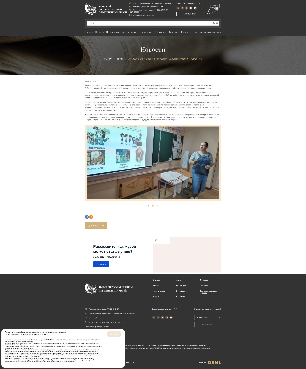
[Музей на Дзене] (186, 8)
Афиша (134, 32)
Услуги (125, 32)
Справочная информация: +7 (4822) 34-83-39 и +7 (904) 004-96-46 (112, 313)
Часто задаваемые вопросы (207, 32)
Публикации (160, 32)
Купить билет (189, 14)
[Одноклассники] (91, 217)
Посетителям (112, 32)
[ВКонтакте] (87, 217)
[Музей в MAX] (190, 8)
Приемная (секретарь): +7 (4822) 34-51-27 (149, 7)
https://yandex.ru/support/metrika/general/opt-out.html (32, 360)
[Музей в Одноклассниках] (182, 8)
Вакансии (180, 296)
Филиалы (173, 32)
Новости (99, 32)
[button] (153, 206)
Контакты (185, 32)
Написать (101, 264)
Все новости (97, 225)
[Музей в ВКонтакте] (178, 8)
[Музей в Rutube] (195, 8)
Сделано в (202, 363)
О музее (89, 32)
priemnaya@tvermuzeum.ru (143, 15)
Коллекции (146, 32)
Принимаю (114, 334)
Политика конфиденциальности (97, 327)
